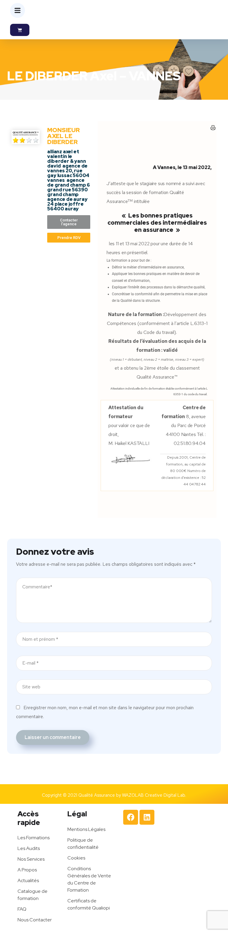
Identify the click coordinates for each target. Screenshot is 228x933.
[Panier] (19, 30)
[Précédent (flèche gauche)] (10, 467)
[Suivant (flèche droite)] (217, 467)
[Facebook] (130, 817)
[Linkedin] (147, 817)
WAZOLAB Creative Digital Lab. (154, 795)
